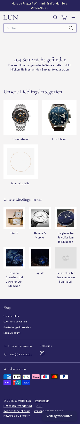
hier (27, 69)
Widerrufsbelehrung (16, 411)
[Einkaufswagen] (64, 17)
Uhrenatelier (11, 316)
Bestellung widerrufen (17, 327)
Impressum (42, 400)
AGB (39, 405)
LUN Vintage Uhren (15, 321)
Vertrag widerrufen (59, 416)
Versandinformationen (48, 411)
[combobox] (40, 27)
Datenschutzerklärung (17, 405)
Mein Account (12, 332)
